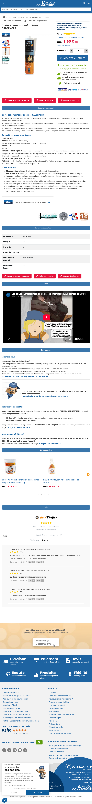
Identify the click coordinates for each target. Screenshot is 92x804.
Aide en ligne (54, 724)
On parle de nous (10, 702)
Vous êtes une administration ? (16, 714)
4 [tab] (48, 495)
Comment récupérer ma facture (63, 758)
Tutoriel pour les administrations (17, 717)
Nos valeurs (54, 711)
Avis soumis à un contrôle (45, 529)
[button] (6, 34)
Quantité (61, 50)
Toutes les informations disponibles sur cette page (44, 396)
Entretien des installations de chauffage (33, 17)
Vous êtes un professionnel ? (15, 711)
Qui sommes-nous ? (11, 692)
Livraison (52, 692)
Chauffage (12, 17)
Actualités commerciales (60, 733)
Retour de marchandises (60, 695)
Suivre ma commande (58, 748)
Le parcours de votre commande (63, 755)
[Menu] (3, 3)
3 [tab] (45, 495)
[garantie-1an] (83, 216)
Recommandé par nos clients (62, 714)
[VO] (63, 216)
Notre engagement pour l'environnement (21, 721)
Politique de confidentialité (40, 796)
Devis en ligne (55, 717)
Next (88, 474)
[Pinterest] (15, 750)
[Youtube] (20, 750)
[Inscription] (39, 742)
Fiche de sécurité (46, 100)
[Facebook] (4, 750)
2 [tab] (41, 495)
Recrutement (55, 730)
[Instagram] (25, 750)
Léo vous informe (56, 752)
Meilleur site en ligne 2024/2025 (17, 695)
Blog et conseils (56, 727)
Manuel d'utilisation (71, 100)
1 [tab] (38, 495)
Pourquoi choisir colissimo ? (61, 699)
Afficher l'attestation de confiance (46, 527)
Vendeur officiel (10, 705)
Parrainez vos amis (57, 705)
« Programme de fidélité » (18, 427)
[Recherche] (88, 9)
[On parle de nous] (47, 216)
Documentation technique (18, 100)
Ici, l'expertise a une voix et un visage (65, 745)
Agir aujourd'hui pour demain (15, 699)
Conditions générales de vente (68, 796)
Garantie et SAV (56, 708)
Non (40, 562)
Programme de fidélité (59, 702)
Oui (31, 562)
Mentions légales (17, 796)
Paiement (53, 721)
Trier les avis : (35, 540)
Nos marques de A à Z (12, 708)
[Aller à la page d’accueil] (4, 17)
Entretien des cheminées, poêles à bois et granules (25, 21)
